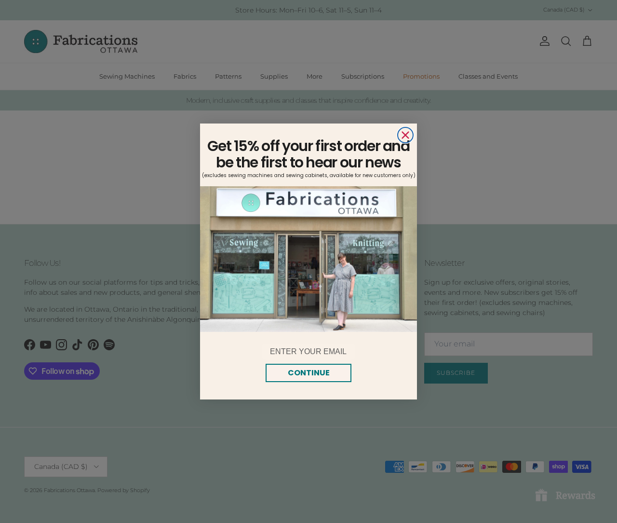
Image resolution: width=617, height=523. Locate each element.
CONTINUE (309, 372)
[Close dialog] (405, 135)
